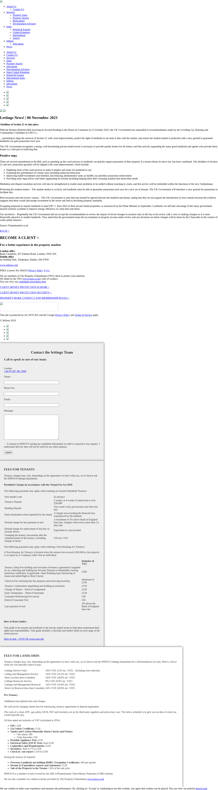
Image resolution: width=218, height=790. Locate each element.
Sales (9, 26)
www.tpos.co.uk (31, 278)
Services (10, 12)
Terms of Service (83, 315)
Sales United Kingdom (17, 72)
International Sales (15, 78)
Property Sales (20, 15)
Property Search (21, 18)
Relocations (19, 20)
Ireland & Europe (21, 29)
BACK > (4, 231)
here (198, 788)
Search (16, 38)
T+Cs (46, 270)
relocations (18, 43)
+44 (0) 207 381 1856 (15, 371)
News (9, 46)
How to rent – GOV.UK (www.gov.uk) (24, 639)
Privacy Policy (35, 270)
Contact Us (18, 9)
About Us (11, 6)
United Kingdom (21, 32)
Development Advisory (24, 23)
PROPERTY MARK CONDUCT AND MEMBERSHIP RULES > (34, 298)
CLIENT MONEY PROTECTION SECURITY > (26, 292)
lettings (10, 41)
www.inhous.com (9, 265)
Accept (203, 788)
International (19, 35)
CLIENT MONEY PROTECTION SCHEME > (24, 287)
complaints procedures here (32, 281)
